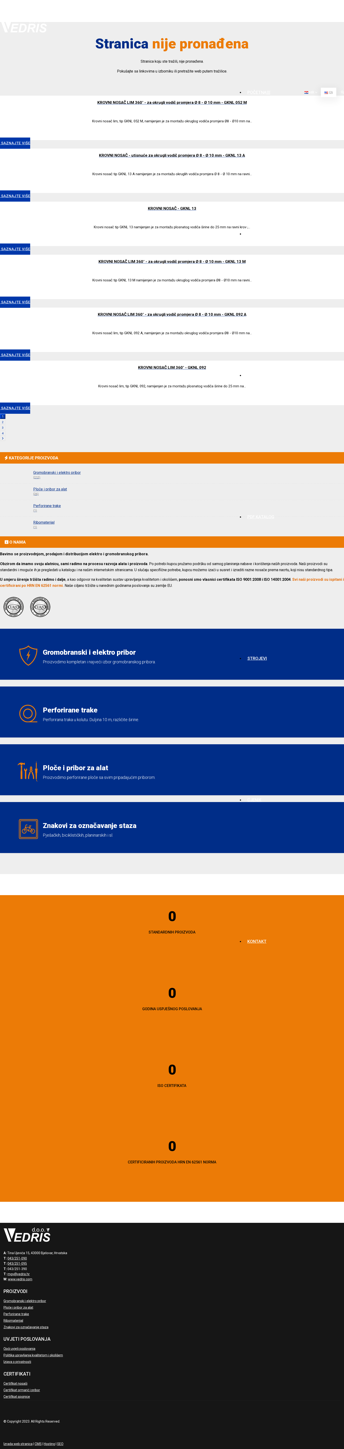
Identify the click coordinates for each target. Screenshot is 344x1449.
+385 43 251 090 (262, 6)
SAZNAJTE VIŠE (15, 196)
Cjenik (254, 799)
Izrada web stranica (18, 1444)
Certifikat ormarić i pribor (22, 1390)
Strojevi (257, 658)
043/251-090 (17, 1258)
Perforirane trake (16, 1314)
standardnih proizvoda (172, 932)
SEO (60, 1444)
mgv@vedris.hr (260, 15)
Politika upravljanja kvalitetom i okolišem (33, 1355)
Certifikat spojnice (17, 1396)
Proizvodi (258, 375)
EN (331, 92)
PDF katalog (260, 516)
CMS (38, 1444)
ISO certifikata (171, 1085)
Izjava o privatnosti (17, 1362)
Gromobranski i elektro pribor (25, 1301)
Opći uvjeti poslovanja (19, 1349)
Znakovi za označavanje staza (26, 1327)
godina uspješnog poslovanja (172, 1009)
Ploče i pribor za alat (18, 1307)
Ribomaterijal (13, 1320)
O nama (255, 233)
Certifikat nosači (15, 1383)
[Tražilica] (342, 93)
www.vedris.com (20, 1279)
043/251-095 (17, 1263)
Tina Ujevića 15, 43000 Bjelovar (311, 11)
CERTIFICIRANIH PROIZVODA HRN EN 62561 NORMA (172, 1162)
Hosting (49, 1444)
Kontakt (257, 941)
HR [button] (311, 92)
